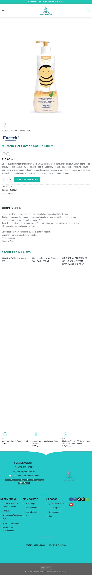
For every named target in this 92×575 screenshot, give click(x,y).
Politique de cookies (11, 524)
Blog (50, 516)
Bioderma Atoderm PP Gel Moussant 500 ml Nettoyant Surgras (76, 442)
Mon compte (31, 503)
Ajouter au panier (27, 179)
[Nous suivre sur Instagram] (75, 499)
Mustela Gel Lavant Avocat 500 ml (15, 441)
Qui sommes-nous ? (57, 503)
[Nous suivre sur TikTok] (79, 499)
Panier (28, 516)
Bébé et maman (18, 131)
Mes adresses (31, 512)
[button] (3, 10)
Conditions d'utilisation (12, 515)
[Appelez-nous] (87, 499)
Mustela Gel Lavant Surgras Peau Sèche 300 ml (45, 442)
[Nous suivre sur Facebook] (71, 499)
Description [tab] (7, 208)
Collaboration (54, 512)
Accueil (5, 131)
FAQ (4, 519)
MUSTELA (13, 190)
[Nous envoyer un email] (83, 499)
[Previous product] (8, 154)
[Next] (90, 353)
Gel (29, 131)
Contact (6, 511)
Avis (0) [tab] (17, 208)
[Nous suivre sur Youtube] (71, 505)
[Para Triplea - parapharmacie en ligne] (46, 10)
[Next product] (4, 154)
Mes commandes (33, 508)
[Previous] (2, 353)
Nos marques (54, 508)
